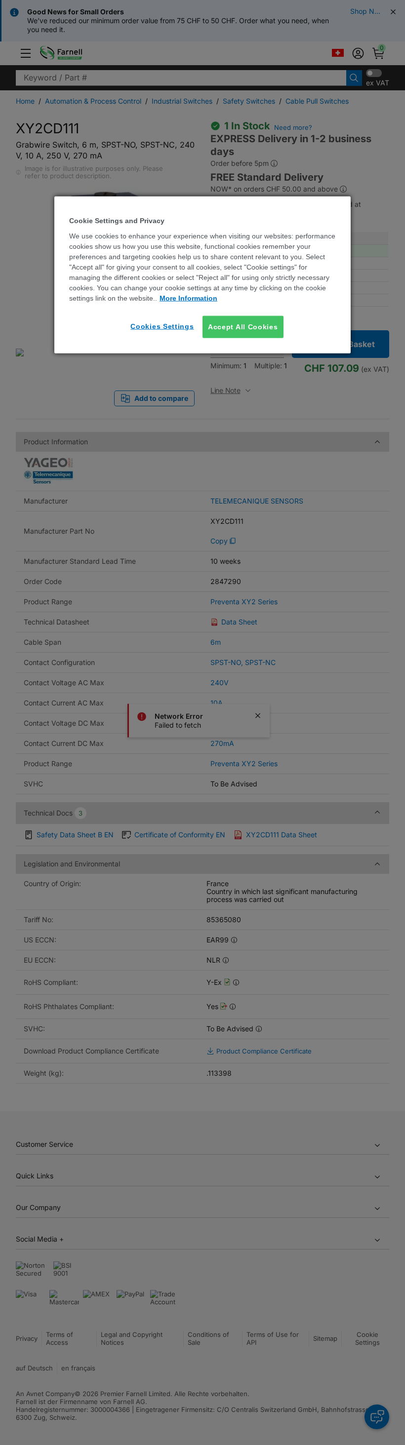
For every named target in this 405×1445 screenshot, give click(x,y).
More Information (188, 298)
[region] (202, 274)
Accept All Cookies (243, 326)
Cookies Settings (162, 326)
